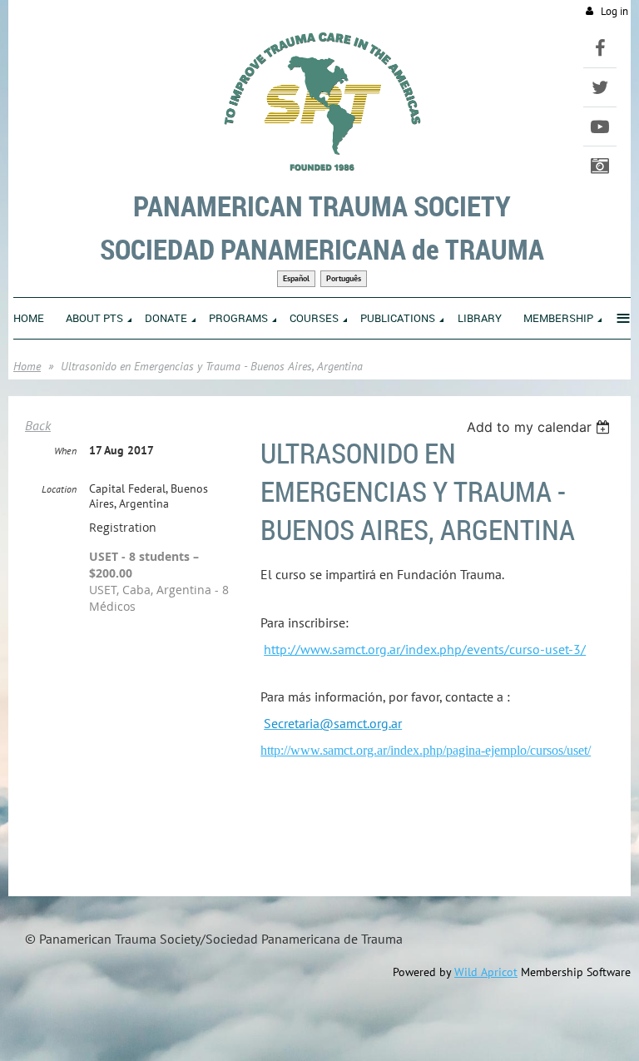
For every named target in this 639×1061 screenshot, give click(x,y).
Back (38, 425)
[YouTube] (600, 126)
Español (296, 278)
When (65, 450)
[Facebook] (600, 48)
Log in (614, 11)
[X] (600, 87)
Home (27, 366)
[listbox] (540, 427)
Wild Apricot (486, 971)
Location (59, 489)
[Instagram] (600, 165)
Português (343, 278)
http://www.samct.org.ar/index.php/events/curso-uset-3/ (425, 649)
